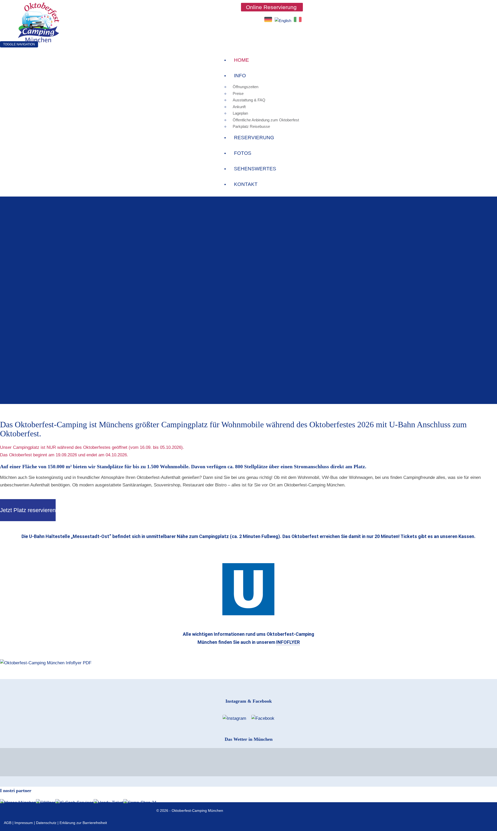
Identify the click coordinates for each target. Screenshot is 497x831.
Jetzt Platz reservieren (28, 510)
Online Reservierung (271, 7)
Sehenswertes (255, 168)
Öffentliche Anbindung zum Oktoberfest (266, 120)
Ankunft (239, 106)
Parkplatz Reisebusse (251, 126)
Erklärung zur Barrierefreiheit (83, 823)
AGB (7, 823)
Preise (238, 93)
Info (240, 75)
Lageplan (240, 113)
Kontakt (246, 184)
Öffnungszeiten (245, 87)
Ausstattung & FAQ (249, 100)
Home (241, 60)
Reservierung (254, 137)
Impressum (23, 823)
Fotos (242, 153)
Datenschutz (46, 823)
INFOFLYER (288, 642)
